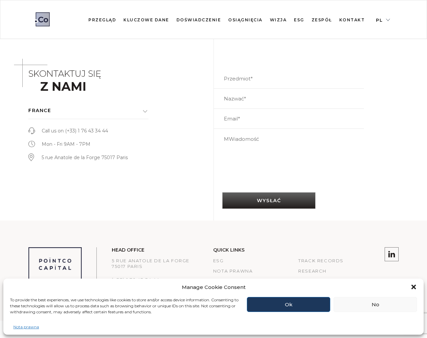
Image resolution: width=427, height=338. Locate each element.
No (375, 304)
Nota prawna (26, 326)
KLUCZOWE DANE (146, 19)
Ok (289, 304)
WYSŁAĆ (269, 201)
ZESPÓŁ (322, 19)
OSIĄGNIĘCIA (245, 19)
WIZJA (278, 19)
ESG (218, 260)
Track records (321, 260)
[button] (413, 287)
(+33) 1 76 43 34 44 (86, 131)
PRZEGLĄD (102, 19)
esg (299, 19)
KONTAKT (352, 19)
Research (312, 271)
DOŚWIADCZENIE (198, 19)
